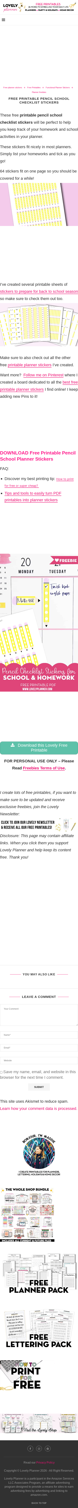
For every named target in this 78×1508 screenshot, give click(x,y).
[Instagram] (39, 1448)
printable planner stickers (30, 365)
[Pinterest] (48, 1448)
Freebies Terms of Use (44, 768)
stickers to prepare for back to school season (39, 291)
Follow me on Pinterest (43, 375)
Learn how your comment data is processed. (38, 1108)
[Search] (74, 20)
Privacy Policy (45, 1462)
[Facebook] (30, 1448)
